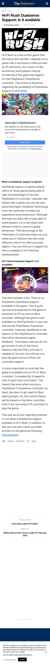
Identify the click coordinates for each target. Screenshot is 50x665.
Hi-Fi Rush (20, 441)
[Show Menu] (3, 3)
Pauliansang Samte (11, 25)
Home (4, 11)
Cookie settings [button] (10, 659)
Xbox (34, 441)
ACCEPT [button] (22, 659)
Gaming (11, 441)
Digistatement (10, 434)
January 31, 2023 (29, 25)
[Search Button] (47, 3)
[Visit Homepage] (25, 3)
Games (10, 11)
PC (28, 441)
